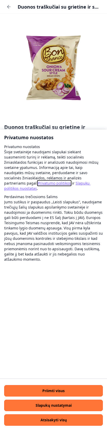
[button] (53, 391)
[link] (54, 183)
